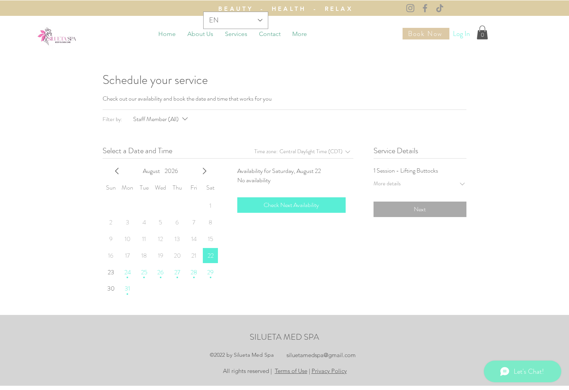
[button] (482, 32)
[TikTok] (439, 8)
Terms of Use (291, 371)
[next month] (204, 171)
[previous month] (117, 171)
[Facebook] (425, 8)
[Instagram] (410, 8)
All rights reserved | (248, 371)
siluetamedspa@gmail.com (321, 355)
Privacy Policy (329, 371)
